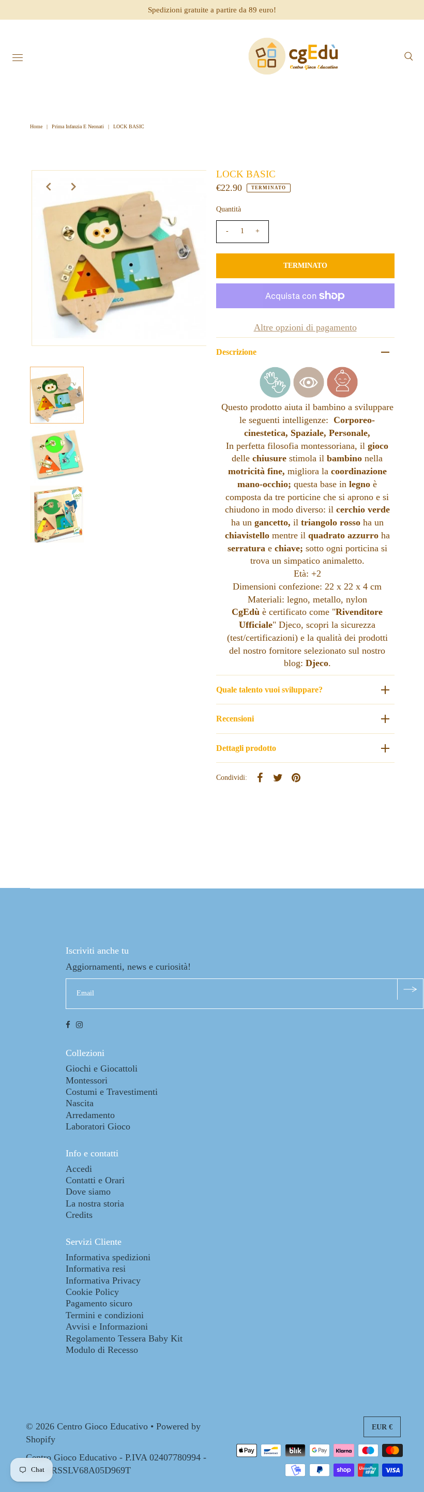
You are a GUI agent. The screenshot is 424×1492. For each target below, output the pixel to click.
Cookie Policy (92, 1292)
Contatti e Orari (95, 1180)
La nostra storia (95, 1203)
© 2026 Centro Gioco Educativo (87, 1426)
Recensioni (235, 718)
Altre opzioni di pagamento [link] (305, 327)
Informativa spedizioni (108, 1257)
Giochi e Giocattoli (102, 1068)
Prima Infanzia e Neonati (78, 126)
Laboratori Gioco (98, 1126)
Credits (79, 1215)
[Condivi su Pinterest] (296, 777)
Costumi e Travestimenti (112, 1092)
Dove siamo (88, 1191)
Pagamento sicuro (99, 1303)
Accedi (79, 1169)
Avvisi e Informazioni (107, 1326)
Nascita (80, 1103)
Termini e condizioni (105, 1315)
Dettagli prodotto (246, 748)
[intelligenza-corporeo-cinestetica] (275, 394)
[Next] (73, 186)
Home (37, 126)
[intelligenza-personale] (342, 394)
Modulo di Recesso (102, 1350)
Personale (348, 433)
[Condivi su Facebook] (260, 777)
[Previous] (48, 186)
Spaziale (307, 433)
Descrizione (236, 352)
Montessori (87, 1080)
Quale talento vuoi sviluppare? (269, 689)
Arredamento (90, 1115)
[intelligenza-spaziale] (308, 394)
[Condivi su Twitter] (278, 777)
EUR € (382, 1427)
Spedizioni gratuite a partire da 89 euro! (212, 10)
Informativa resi (96, 1268)
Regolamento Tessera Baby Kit (124, 1338)
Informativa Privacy (103, 1280)
